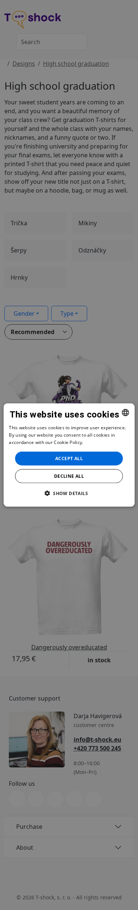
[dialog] (68, 455)
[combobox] (125, 412)
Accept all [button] (69, 458)
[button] (69, 492)
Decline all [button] (69, 476)
